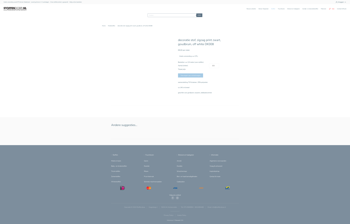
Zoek (199, 15)
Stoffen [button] (273, 9)
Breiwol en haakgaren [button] (293, 9)
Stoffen (115, 155)
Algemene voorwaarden (218, 161)
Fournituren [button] (281, 9)
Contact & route (215, 176)
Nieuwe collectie (251, 9)
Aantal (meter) (183, 66)
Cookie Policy (181, 215)
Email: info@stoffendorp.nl (217, 207)
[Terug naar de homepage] (15, 8)
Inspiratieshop (214, 171)
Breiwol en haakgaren (186, 155)
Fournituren (149, 155)
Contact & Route (341, 9)
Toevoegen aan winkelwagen (190, 75)
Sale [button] (333, 9)
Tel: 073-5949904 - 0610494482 (192, 207)
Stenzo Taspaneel (263, 9)
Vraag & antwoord (216, 166)
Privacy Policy (168, 215)
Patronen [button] (323, 9)
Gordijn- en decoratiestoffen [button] (310, 9)
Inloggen (341, 2)
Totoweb (177, 220)
